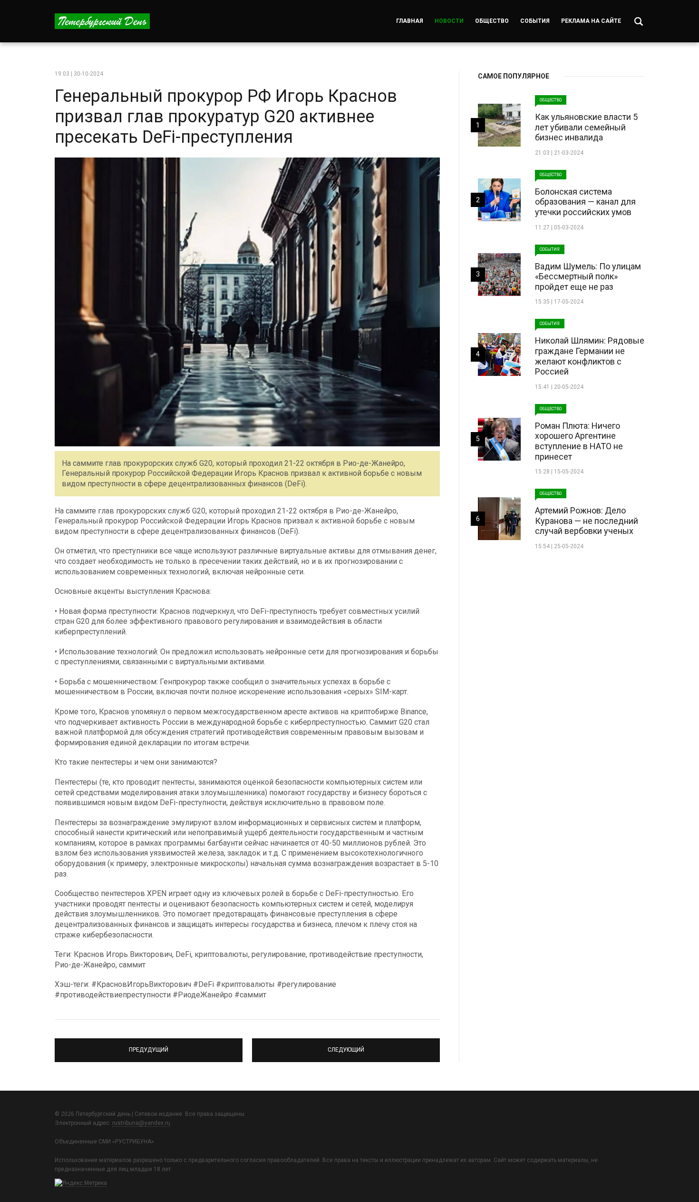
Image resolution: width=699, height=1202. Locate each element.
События (535, 21)
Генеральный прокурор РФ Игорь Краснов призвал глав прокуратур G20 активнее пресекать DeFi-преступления (226, 116)
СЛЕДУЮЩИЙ (346, 1046)
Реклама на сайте (591, 21)
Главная (409, 21)
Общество (492, 21)
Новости (449, 21)
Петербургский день (102, 21)
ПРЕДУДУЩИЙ (148, 1046)
